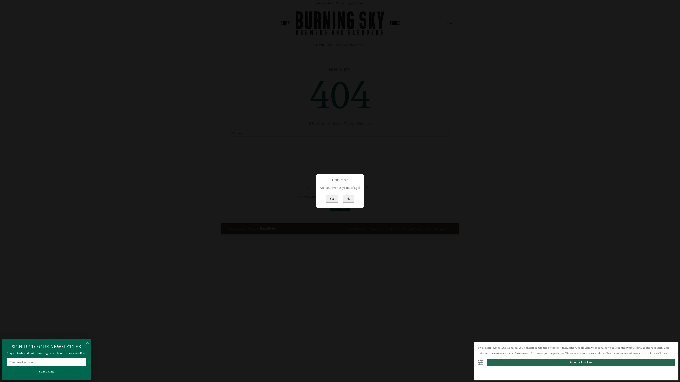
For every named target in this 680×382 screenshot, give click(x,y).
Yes (332, 198)
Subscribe (46, 371)
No (348, 198)
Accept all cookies (581, 362)
